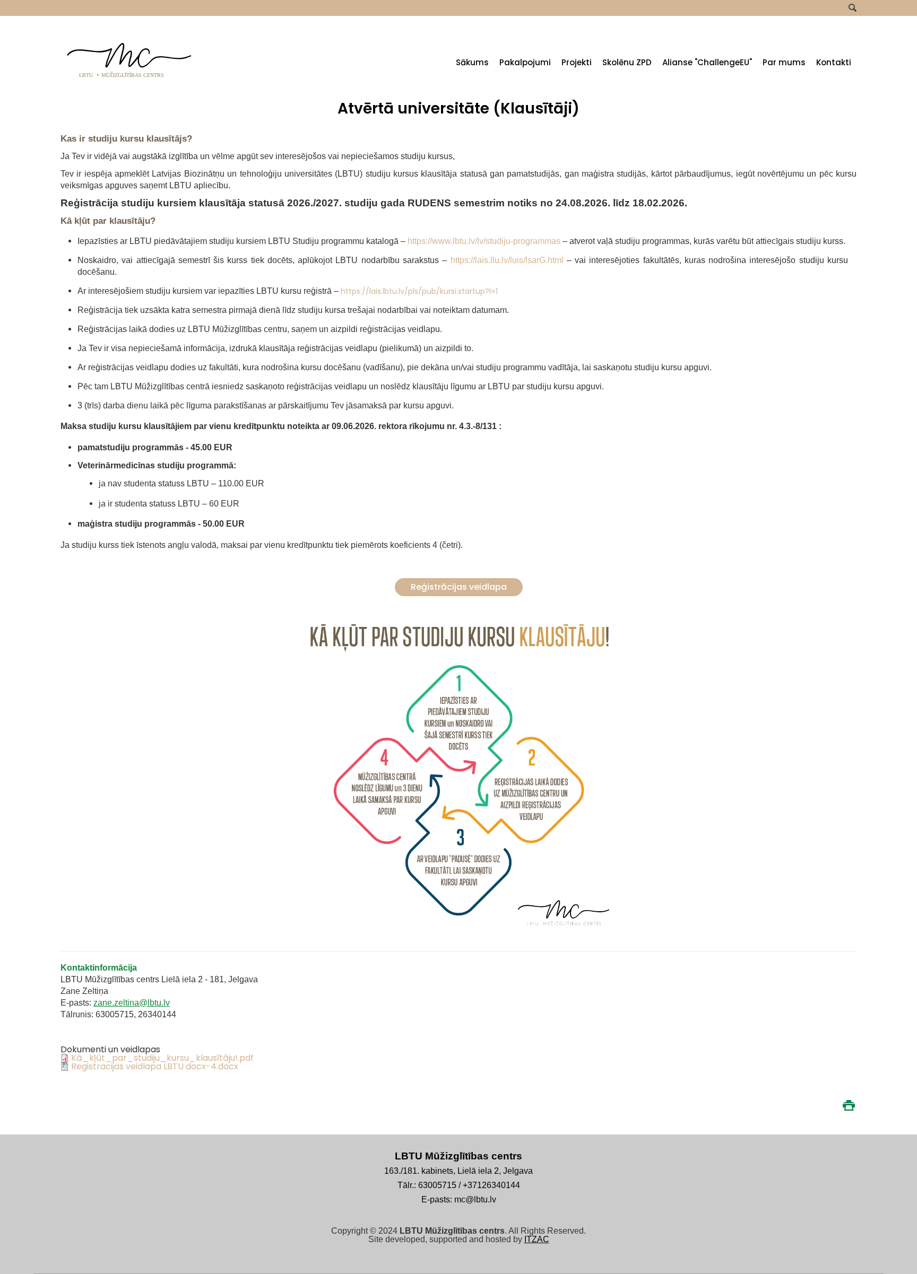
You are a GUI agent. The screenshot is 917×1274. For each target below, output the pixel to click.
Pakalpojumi (525, 62)
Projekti (576, 62)
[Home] (129, 80)
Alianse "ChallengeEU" (707, 62)
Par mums (784, 62)
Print (849, 1105)
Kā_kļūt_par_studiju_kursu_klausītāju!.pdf (162, 1058)
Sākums (472, 62)
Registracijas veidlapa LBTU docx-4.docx (154, 1066)
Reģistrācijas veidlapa (459, 587)
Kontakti (833, 62)
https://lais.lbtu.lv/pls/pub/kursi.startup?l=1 (419, 291)
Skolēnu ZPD (627, 62)
